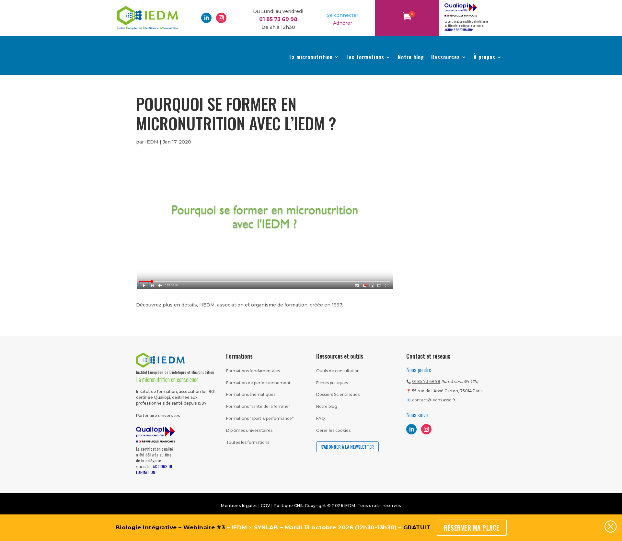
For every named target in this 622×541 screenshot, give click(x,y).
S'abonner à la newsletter (347, 446)
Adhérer (342, 23)
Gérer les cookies (333, 430)
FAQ (320, 418)
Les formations (365, 57)
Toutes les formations (247, 442)
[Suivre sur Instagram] (221, 18)
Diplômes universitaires (249, 430)
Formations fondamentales (253, 370)
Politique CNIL (289, 505)
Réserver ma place (472, 528)
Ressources (445, 57)
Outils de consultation (338, 370)
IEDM (151, 142)
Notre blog (411, 57)
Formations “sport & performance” (260, 418)
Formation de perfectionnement (258, 382)
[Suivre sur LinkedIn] (206, 18)
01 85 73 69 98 (426, 381)
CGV (266, 505)
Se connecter (342, 15)
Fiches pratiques (332, 382)
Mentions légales (239, 505)
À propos (484, 57)
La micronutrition (311, 57)
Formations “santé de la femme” (258, 406)
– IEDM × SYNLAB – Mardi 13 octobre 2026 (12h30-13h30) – (273, 527)
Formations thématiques (250, 394)
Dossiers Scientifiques (338, 394)
